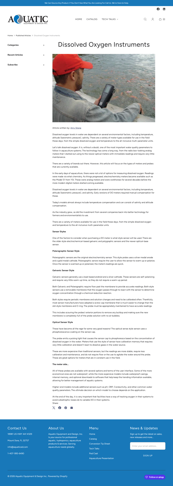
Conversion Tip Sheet (99, 443)
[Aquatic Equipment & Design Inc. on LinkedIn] (164, 9)
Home (78, 19)
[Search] (145, 19)
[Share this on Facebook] (60, 408)
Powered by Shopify (57, 476)
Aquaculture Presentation (101, 458)
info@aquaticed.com (18, 447)
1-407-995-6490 (16, 453)
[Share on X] (54, 408)
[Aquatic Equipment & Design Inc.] (28, 19)
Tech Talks (109, 19)
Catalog (91, 19)
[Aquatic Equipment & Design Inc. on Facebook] (158, 9)
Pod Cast (93, 453)
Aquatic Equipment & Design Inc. (31, 476)
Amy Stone (75, 128)
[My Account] (153, 19)
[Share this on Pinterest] (66, 408)
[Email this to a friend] (72, 408)
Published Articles (23, 35)
